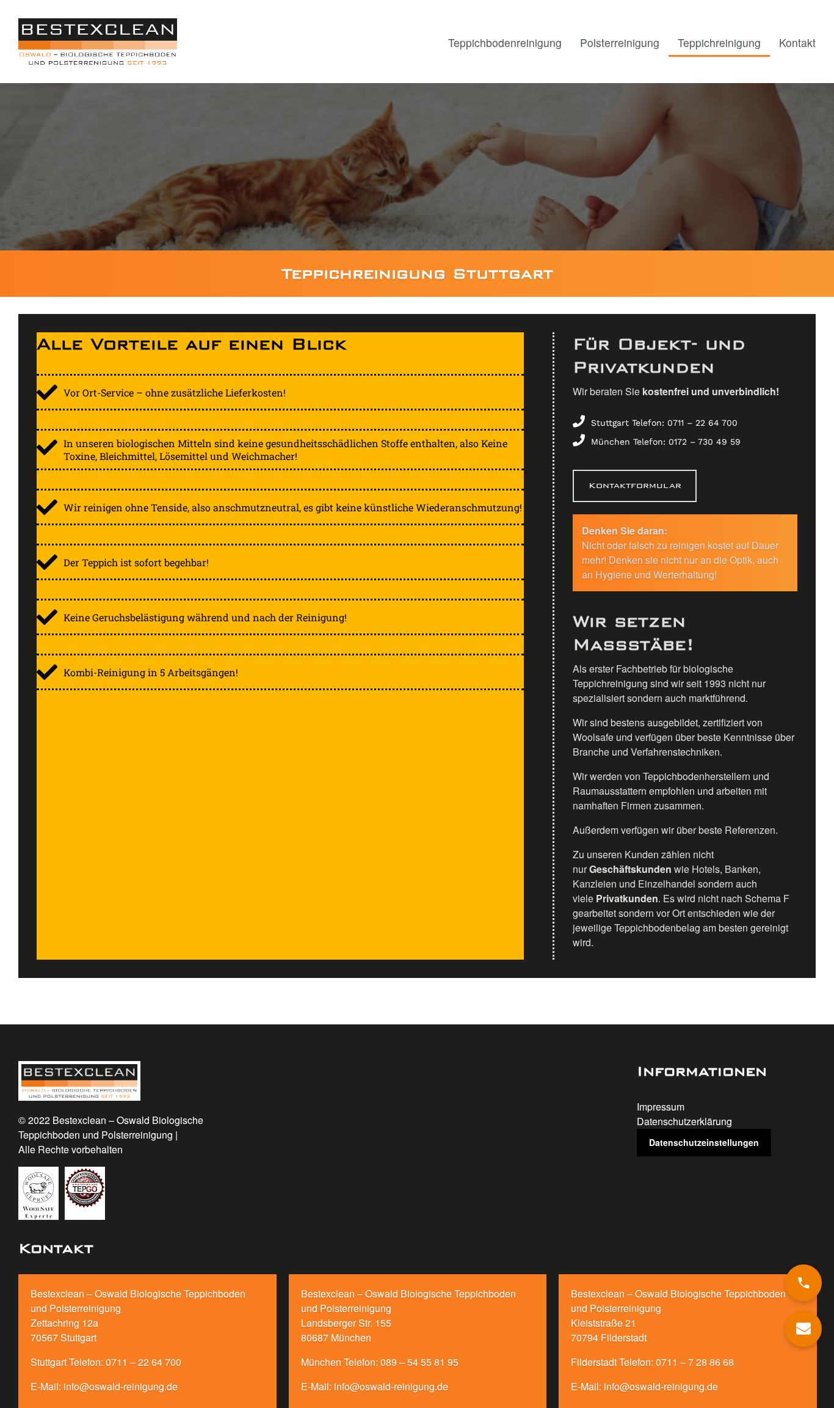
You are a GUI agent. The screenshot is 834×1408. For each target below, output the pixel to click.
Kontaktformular (635, 485)
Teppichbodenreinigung (505, 42)
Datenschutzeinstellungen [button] (704, 1142)
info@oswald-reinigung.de (120, 1386)
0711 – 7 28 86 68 (695, 1362)
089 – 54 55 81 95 (419, 1362)
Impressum (660, 1107)
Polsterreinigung (619, 42)
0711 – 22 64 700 (143, 1362)
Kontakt (797, 42)
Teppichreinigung (719, 42)
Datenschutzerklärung (684, 1121)
